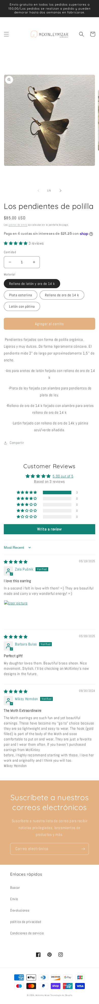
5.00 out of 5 (63, 476)
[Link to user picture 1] (16, 612)
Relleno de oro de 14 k (62, 295)
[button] (6, 34)
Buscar (15, 887)
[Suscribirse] (83, 849)
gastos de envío (18, 224)
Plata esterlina (20, 295)
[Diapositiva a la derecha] (60, 190)
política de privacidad (25, 921)
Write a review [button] (49, 529)
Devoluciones (19, 910)
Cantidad (10, 252)
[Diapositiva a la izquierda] (38, 190)
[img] (16, 561)
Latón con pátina (22, 306)
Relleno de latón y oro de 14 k (32, 283)
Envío (14, 899)
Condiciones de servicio (27, 933)
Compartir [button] (17, 442)
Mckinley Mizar (43, 995)
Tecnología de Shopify (61, 995)
